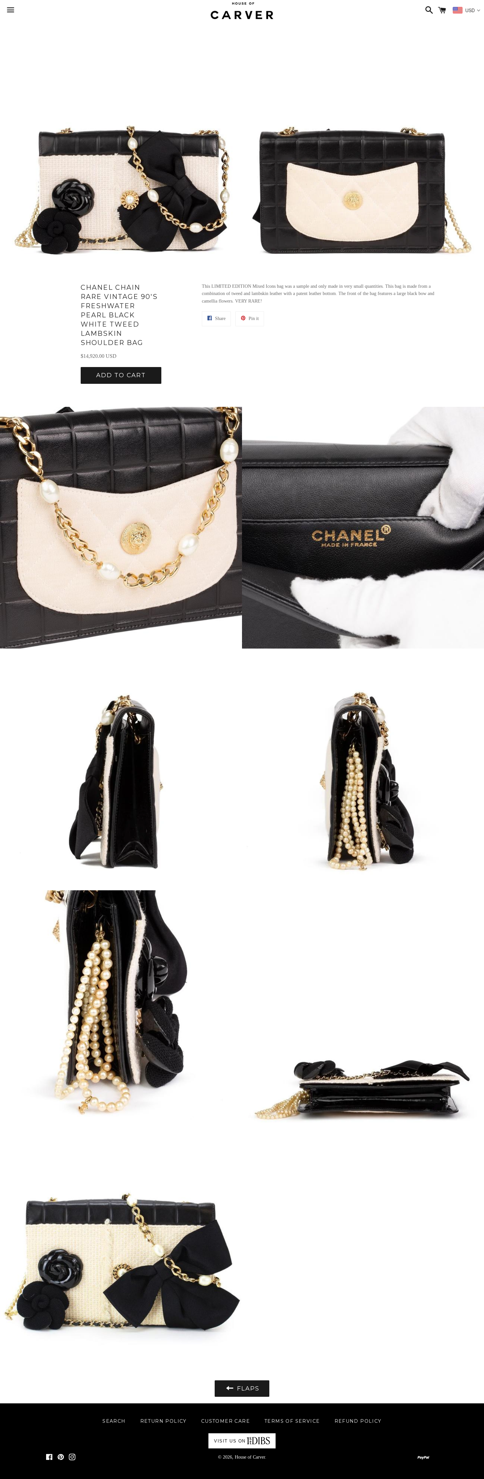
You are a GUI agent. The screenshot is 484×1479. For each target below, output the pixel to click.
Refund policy (358, 1421)
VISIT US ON (230, 1441)
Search (113, 1421)
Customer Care (225, 1421)
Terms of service (292, 1421)
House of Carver (250, 1457)
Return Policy (163, 1421)
